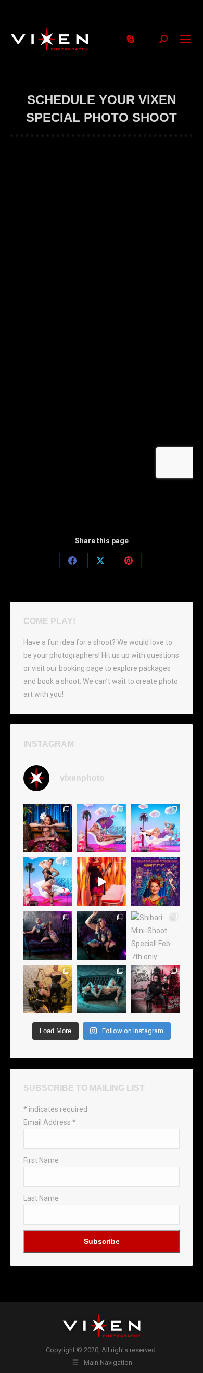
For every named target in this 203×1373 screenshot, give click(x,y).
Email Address (49, 1122)
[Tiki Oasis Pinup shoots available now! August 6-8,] (101, 828)
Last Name (41, 1198)
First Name (41, 1160)
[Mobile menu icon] (185, 39)
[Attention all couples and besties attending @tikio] (47, 828)
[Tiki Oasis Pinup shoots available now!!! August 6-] (47, 881)
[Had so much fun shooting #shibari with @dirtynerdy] (101, 935)
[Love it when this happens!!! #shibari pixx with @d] (47, 935)
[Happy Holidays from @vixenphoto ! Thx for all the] (155, 989)
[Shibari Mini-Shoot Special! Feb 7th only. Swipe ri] (155, 935)
